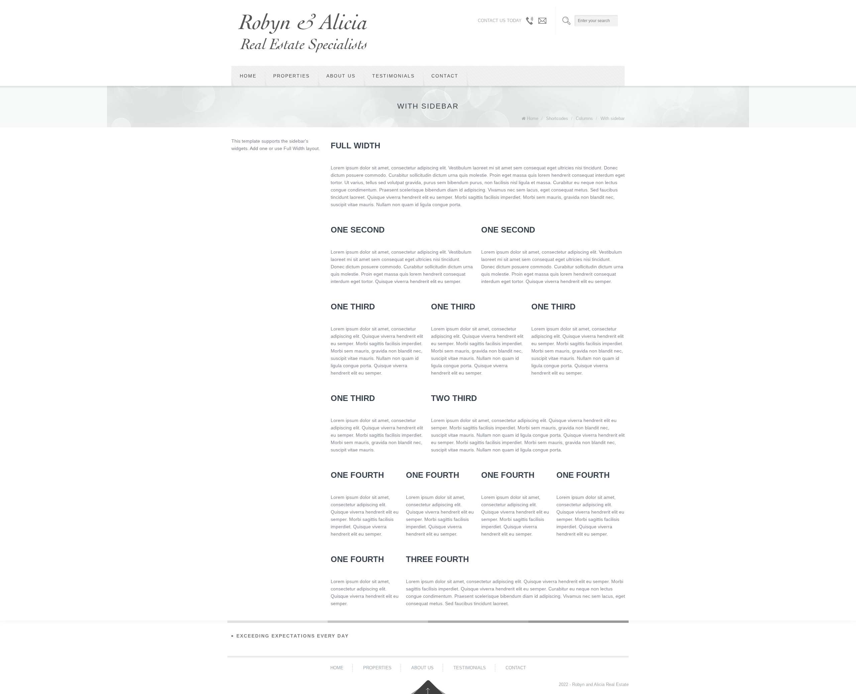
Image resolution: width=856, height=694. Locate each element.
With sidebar (613, 118)
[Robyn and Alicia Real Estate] (302, 32)
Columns (584, 118)
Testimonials (393, 76)
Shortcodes (557, 118)
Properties (291, 76)
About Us (340, 76)
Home (248, 76)
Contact (444, 76)
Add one (259, 148)
